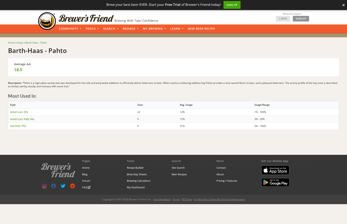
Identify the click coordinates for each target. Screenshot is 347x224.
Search (109, 28)
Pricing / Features (226, 180)
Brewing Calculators (138, 180)
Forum (86, 180)
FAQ (85, 187)
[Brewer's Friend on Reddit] (72, 187)
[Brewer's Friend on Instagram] (44, 187)
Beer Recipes (179, 174)
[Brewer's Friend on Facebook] (53, 187)
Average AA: (22, 64)
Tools (91, 28)
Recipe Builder (135, 167)
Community (68, 28)
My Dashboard (136, 187)
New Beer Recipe (201, 28)
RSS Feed (187, 199)
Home (86, 167)
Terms (176, 199)
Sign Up (232, 5)
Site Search (178, 167)
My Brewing (153, 28)
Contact (221, 167)
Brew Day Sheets (137, 174)
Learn (175, 28)
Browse (129, 28)
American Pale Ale (22, 119)
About (220, 174)
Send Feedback (162, 199)
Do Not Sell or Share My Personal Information (219, 199)
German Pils (18, 126)
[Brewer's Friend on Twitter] (63, 187)
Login (283, 18)
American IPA (19, 112)
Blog (84, 174)
